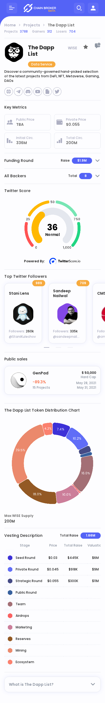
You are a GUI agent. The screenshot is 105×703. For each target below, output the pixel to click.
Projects (31, 25)
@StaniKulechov (22, 336)
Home (10, 25)
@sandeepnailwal (68, 336)
